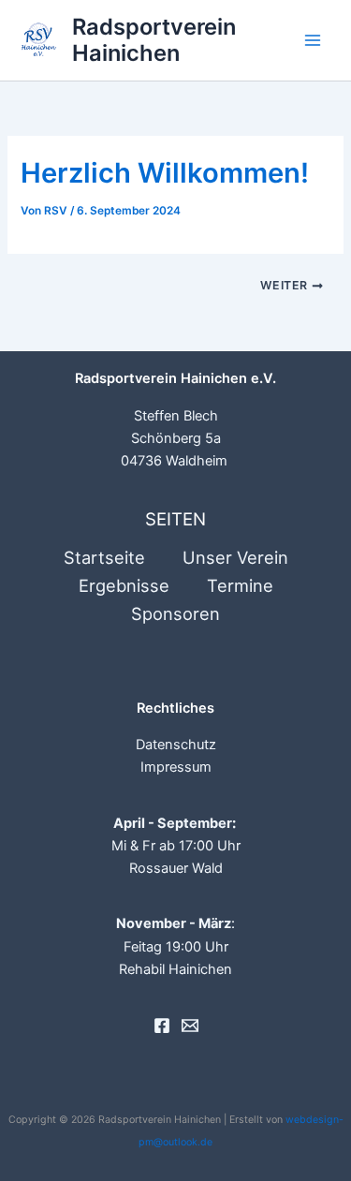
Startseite (104, 557)
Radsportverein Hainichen (154, 39)
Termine (240, 585)
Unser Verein (235, 557)
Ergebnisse (124, 585)
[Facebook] (162, 1025)
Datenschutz (176, 744)
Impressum (176, 767)
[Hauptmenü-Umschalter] (312, 40)
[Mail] (190, 1025)
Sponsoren (175, 613)
